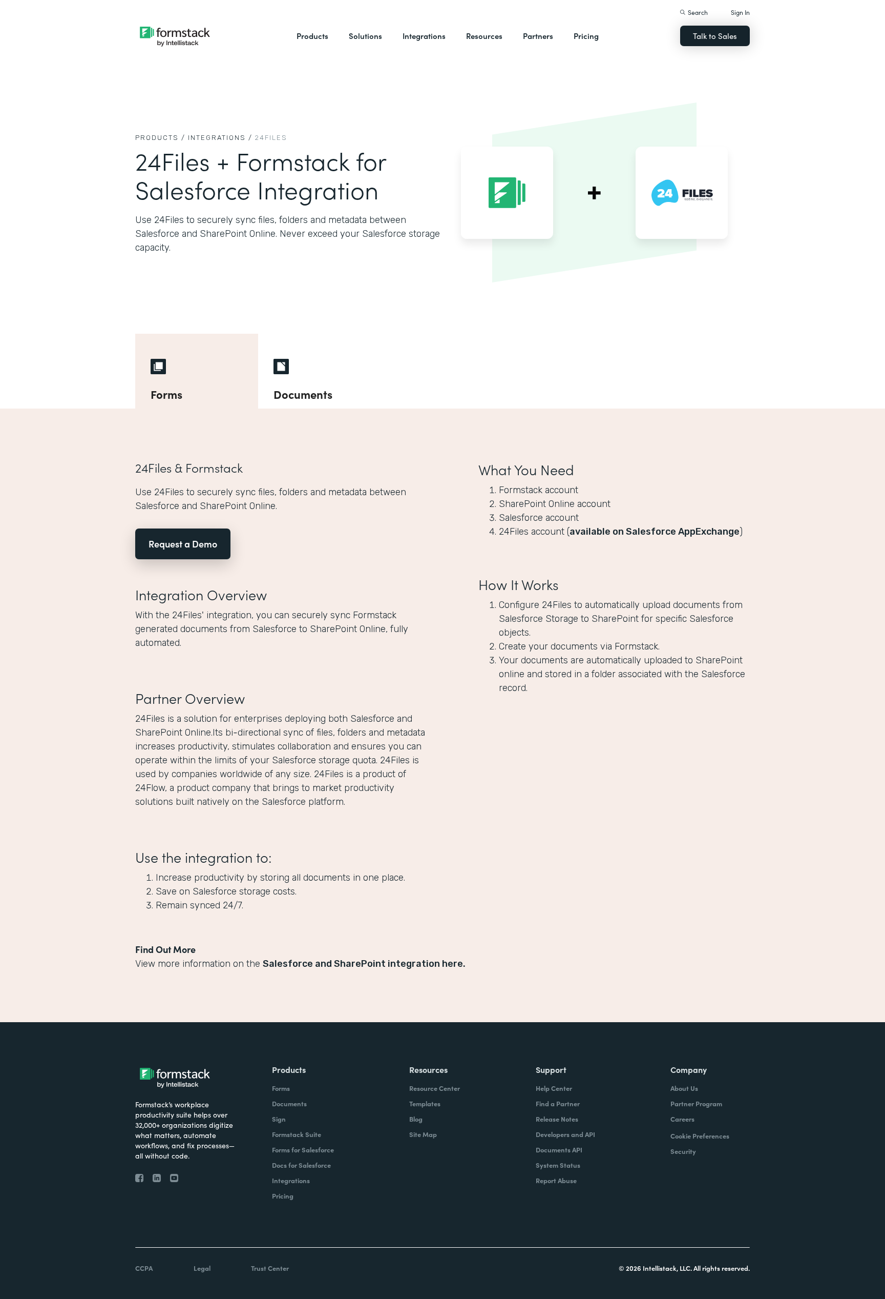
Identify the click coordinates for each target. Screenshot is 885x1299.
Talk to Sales (715, 35)
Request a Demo (183, 543)
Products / (160, 137)
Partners (538, 35)
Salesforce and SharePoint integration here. (364, 963)
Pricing (586, 35)
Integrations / (220, 137)
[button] (312, 36)
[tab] (196, 371)
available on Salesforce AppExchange (655, 531)
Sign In (740, 12)
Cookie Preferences (699, 1136)
